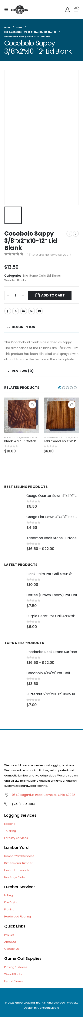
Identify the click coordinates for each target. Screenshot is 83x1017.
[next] (76, 234)
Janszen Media (48, 1008)
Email (39, 311)
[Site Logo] (19, 9)
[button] (7, 9)
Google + (31, 311)
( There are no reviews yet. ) (48, 254)
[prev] (69, 234)
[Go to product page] (21, 415)
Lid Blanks (54, 276)
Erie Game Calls (34, 276)
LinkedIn (23, 311)
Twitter (15, 311)
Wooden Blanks (15, 280)
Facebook (7, 311)
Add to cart (52, 295)
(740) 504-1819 (23, 804)
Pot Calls (26, 437)
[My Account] (67, 9)
